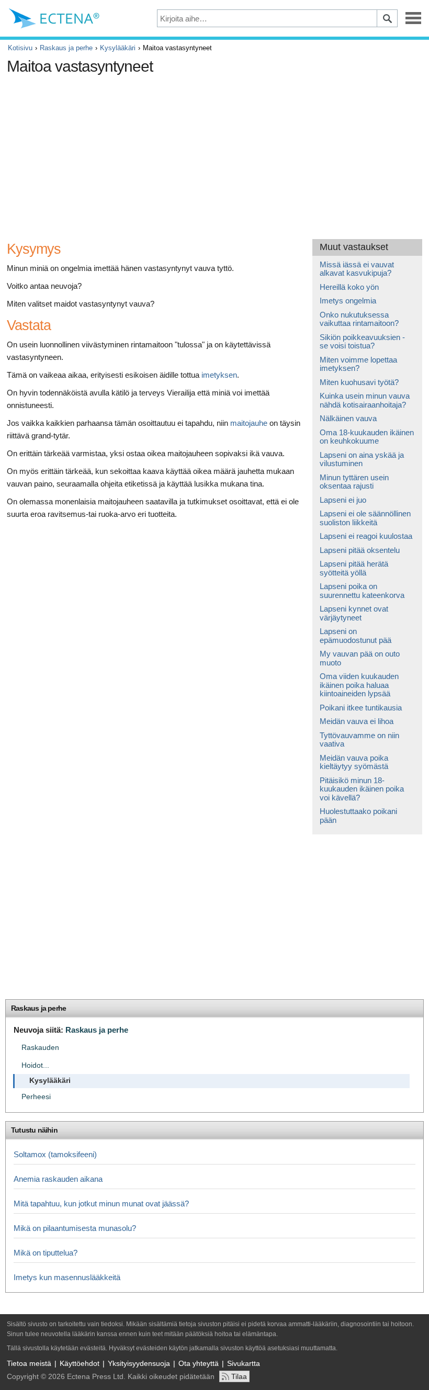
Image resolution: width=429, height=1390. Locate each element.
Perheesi (36, 1097)
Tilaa (239, 1376)
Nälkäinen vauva (348, 418)
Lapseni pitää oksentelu (360, 550)
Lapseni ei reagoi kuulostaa (366, 536)
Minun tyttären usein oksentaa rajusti (354, 482)
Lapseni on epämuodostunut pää (355, 636)
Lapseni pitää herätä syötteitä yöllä (354, 568)
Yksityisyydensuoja (139, 1363)
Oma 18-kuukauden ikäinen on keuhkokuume (367, 437)
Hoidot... (35, 1065)
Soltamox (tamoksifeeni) (55, 1154)
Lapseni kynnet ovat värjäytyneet (354, 613)
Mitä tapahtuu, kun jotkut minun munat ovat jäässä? (101, 1203)
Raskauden (40, 1048)
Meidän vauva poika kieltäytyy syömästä (354, 762)
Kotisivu (20, 48)
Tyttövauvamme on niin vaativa (359, 740)
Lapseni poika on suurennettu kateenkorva (362, 591)
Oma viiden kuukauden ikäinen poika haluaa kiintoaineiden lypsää (359, 685)
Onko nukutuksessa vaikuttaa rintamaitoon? (359, 319)
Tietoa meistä (29, 1363)
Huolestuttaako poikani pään (358, 815)
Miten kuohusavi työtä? (359, 382)
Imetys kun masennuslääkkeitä (67, 1277)
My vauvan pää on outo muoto (360, 658)
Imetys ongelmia (348, 300)
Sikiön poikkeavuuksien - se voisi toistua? (362, 342)
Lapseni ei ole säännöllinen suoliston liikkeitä (365, 518)
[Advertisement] (198, 153)
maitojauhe (248, 423)
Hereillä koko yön (349, 286)
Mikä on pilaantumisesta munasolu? (75, 1228)
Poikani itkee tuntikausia (361, 707)
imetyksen (219, 374)
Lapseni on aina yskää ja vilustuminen (362, 459)
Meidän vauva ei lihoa (356, 721)
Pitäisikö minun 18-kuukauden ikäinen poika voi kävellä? (362, 789)
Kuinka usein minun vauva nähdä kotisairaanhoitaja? (365, 400)
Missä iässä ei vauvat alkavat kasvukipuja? (357, 269)
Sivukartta (243, 1363)
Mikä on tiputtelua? (45, 1252)
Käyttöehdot (79, 1363)
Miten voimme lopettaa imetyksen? (358, 364)
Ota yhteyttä (198, 1363)
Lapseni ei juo (343, 499)
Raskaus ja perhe (66, 48)
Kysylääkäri (118, 48)
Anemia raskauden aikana (58, 1178)
